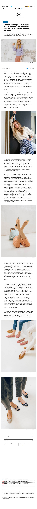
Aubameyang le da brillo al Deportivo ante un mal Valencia (13, 485)
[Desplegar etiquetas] (32, 440)
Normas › (32, 436)
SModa (18, 14)
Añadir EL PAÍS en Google (31, 68)
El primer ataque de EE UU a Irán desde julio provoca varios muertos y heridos (16, 481)
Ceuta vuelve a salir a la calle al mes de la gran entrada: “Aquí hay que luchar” (16, 483)
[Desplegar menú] (3, 9)
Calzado (5, 440)
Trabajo (8, 440)
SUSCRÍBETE (26, 6)
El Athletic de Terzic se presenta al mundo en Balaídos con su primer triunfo (16, 479)
